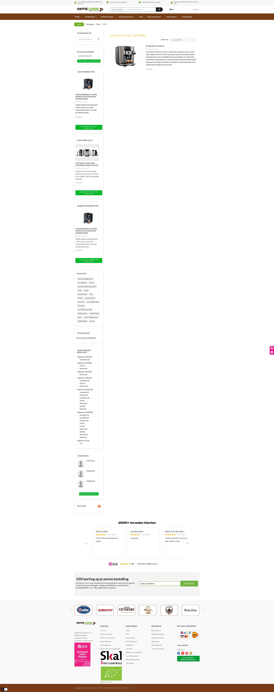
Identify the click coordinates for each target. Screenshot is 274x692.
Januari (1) (83, 437)
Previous (95, 75)
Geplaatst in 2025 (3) (84, 357)
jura (91, 294)
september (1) (84, 381)
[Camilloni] (83, 610)
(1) (81, 443)
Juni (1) (82, 366)
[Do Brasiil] (169, 610)
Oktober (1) (84, 395)
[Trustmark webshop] (82, 654)
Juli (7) (82, 423)
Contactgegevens (105, 645)
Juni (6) (82, 426)
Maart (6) (83, 409)
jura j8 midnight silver (91, 317)
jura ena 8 (81, 306)
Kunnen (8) (83, 368)
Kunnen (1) (83, 374)
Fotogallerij (83, 333)
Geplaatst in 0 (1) (83, 440)
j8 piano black (82, 294)
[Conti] (105, 610)
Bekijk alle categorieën (89, 61)
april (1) (82, 383)
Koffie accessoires (131, 641)
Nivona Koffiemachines (133, 659)
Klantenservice (156, 630)
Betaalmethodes (156, 645)
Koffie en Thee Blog (106, 634)
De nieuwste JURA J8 (155, 46)
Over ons (103, 630)
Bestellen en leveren (157, 638)
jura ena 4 (81, 302)
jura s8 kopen (82, 283)
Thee (127, 634)
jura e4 (92, 321)
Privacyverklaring (105, 641)
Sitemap (132, 688)
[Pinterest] (186, 653)
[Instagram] (190, 653)
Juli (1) (82, 400)
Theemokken (130, 663)
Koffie (127, 630)
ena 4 (80, 317)
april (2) (82, 406)
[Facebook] (178, 653)
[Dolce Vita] (190, 610)
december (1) (84, 415)
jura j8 (86, 290)
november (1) (84, 392)
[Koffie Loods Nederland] (89, 9)
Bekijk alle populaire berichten (89, 193)
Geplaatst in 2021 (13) (85, 389)
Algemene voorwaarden (107, 638)
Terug (79, 24)
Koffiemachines (130, 638)
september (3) (84, 359)
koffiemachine (82, 321)
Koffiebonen (129, 645)
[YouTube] (182, 653)
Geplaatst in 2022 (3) (84, 378)
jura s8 (92, 283)
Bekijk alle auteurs (89, 494)
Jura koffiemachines (132, 656)
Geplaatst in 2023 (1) (84, 372)
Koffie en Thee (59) (85, 56)
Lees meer (78, 117)
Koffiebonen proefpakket (133, 652)
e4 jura (80, 298)
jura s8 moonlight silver (85, 279)
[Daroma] (148, 610)
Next (100, 75)
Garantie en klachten (157, 649)
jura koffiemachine (93, 302)
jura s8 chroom (90, 298)
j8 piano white (82, 313)
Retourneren (155, 641)
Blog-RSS (81, 506)
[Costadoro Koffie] (126, 610)
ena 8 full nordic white (85, 309)
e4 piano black (94, 313)
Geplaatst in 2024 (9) (84, 363)
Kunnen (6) (83, 429)
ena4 (79, 290)
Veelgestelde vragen (157, 634)
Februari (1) (84, 386)
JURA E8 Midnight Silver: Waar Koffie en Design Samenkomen (86, 96)
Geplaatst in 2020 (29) (85, 412)
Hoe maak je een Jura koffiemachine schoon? (86, 164)
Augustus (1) (84, 420)
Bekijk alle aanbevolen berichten (88, 260)
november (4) (84, 418)
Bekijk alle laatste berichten (89, 127)
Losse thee (129, 649)
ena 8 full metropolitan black (87, 286)
